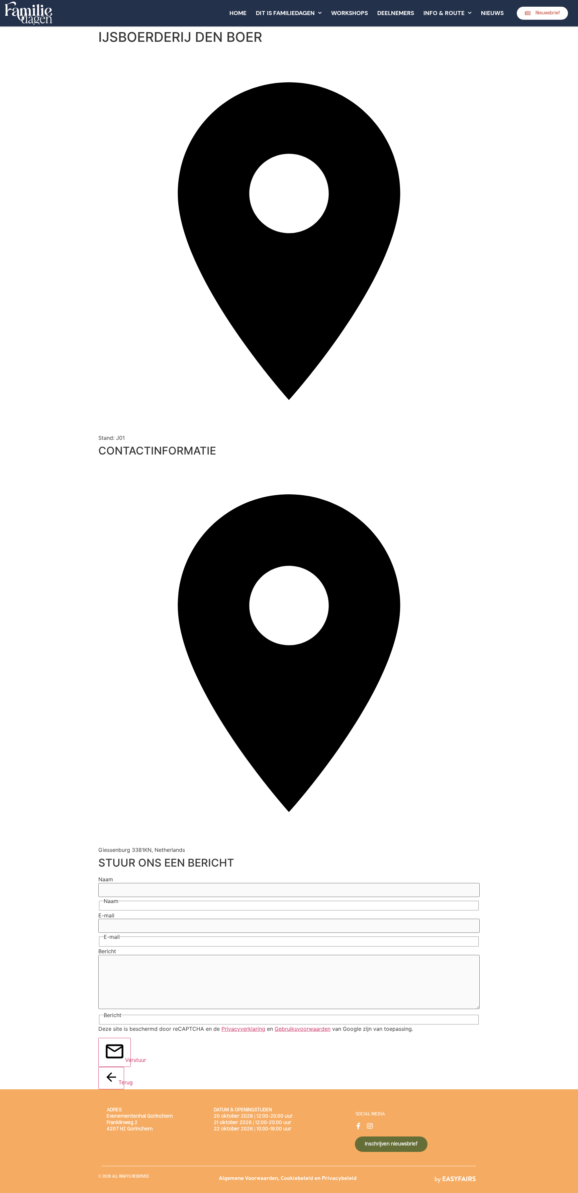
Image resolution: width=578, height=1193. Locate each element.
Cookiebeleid (297, 1178)
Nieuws (492, 13)
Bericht (107, 951)
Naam (105, 879)
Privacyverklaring (243, 1028)
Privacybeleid (339, 1178)
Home (238, 13)
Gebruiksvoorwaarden (302, 1028)
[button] (542, 13)
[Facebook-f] (358, 1126)
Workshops (349, 13)
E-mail (106, 915)
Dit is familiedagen (285, 13)
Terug (121, 1082)
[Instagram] (370, 1126)
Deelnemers (395, 13)
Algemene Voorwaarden (248, 1178)
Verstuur (128, 1060)
